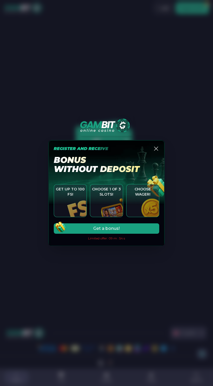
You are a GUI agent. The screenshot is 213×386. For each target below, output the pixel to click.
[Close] (156, 149)
